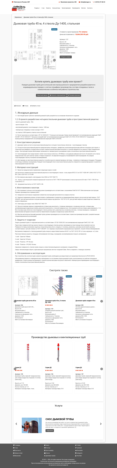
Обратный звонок (42, 95)
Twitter (78, 445)
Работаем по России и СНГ (22, 2)
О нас (43, 8)
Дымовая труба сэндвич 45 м (85, 300)
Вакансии (17, 455)
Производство (76, 8)
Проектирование (66, 8)
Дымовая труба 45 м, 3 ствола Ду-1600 (55, 301)
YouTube (79, 455)
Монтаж (83, 8)
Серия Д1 (18, 367)
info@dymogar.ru (86, 2)
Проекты (48, 8)
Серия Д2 (48, 367)
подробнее (50, 430)
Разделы (36, 8)
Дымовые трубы (50, 455)
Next (54, 60)
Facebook (79, 448)
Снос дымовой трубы (60, 419)
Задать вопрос (66, 57)
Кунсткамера (49, 450)
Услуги (58, 405)
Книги (47, 445)
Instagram (79, 453)
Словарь (17, 445)
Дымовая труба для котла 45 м (25, 300)
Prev (15, 60)
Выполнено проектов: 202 (68, 2)
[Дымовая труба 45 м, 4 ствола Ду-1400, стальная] (20, 55)
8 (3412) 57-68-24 (100, 2)
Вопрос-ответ (18, 453)
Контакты (89, 8)
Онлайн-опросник (74, 95)
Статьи (48, 448)
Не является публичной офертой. (58, 465)
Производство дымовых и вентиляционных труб (58, 337)
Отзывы (26, 105)
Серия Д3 (79, 367)
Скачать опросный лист (58, 95)
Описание (18, 105)
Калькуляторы (56, 8)
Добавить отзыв (35, 105)
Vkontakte (80, 450)
